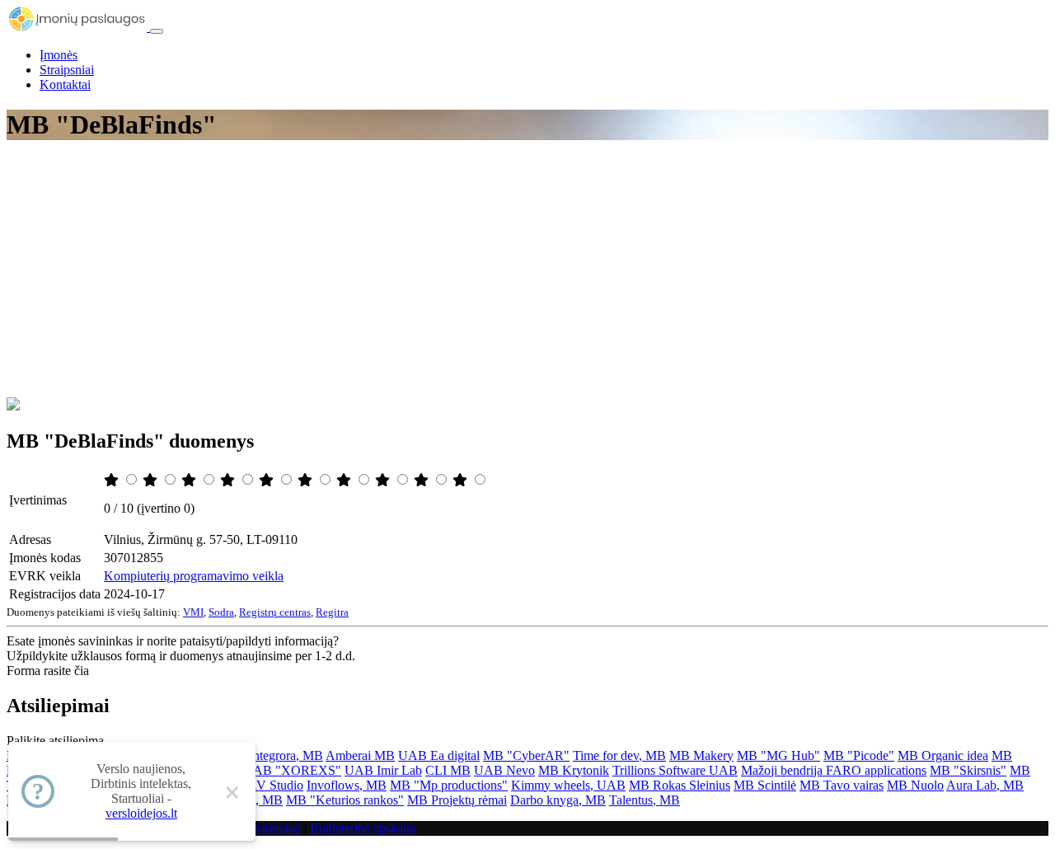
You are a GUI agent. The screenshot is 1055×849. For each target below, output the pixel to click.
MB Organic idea (943, 755)
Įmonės (58, 55)
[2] (152, 480)
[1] (113, 480)
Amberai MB (360, 755)
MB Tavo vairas (841, 785)
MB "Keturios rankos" (345, 800)
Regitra (332, 612)
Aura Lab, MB (985, 785)
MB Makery (701, 755)
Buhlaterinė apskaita (362, 828)
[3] (190, 480)
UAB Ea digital (439, 755)
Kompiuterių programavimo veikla (194, 576)
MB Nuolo (915, 785)
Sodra (221, 612)
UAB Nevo (504, 770)
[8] (384, 480)
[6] (307, 480)
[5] (268, 480)
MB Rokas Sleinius (679, 785)
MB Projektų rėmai (457, 800)
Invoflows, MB (347, 785)
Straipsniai (67, 70)
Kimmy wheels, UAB (568, 785)
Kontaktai (65, 84)
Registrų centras (275, 612)
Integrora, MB (286, 755)
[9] (423, 480)
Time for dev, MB (619, 755)
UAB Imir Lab (383, 770)
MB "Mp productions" (449, 785)
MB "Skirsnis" (968, 770)
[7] (345, 480)
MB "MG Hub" (778, 755)
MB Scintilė (765, 785)
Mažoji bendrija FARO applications (833, 770)
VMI (193, 612)
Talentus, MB (644, 800)
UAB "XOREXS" (292, 770)
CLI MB (448, 770)
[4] (229, 480)
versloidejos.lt (141, 813)
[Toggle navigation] (156, 31)
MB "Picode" (858, 755)
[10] (461, 480)
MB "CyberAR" (526, 755)
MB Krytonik (573, 770)
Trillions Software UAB (675, 770)
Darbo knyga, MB (558, 800)
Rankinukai (271, 828)
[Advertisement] (527, 273)
